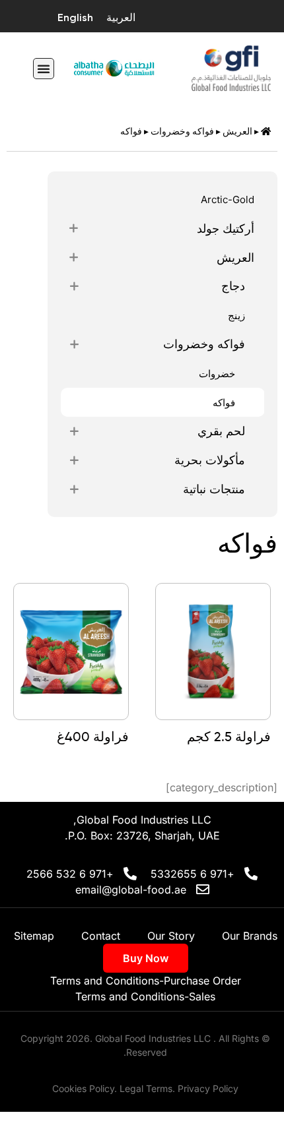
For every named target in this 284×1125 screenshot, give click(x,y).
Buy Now (145, 958)
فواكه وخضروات (182, 131)
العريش (237, 131)
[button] (43, 68)
